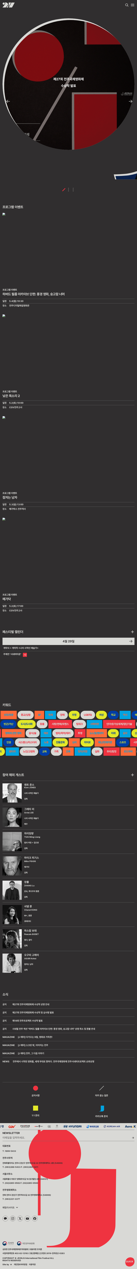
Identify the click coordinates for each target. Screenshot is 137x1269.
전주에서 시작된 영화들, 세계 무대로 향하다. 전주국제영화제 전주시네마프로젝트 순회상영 (53, 1061)
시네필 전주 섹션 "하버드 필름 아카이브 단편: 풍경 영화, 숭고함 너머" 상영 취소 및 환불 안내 (53, 1029)
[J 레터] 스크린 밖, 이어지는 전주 (33, 1045)
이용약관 (32, 1264)
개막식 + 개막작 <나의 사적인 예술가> (20, 648)
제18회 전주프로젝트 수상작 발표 (27, 1020)
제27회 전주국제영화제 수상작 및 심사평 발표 (33, 1012)
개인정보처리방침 (20, 1264)
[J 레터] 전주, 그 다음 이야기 (31, 1053)
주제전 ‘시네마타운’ (12, 654)
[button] (8, 101)
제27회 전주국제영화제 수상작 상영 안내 (30, 1004)
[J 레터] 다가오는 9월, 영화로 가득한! (35, 1037)
